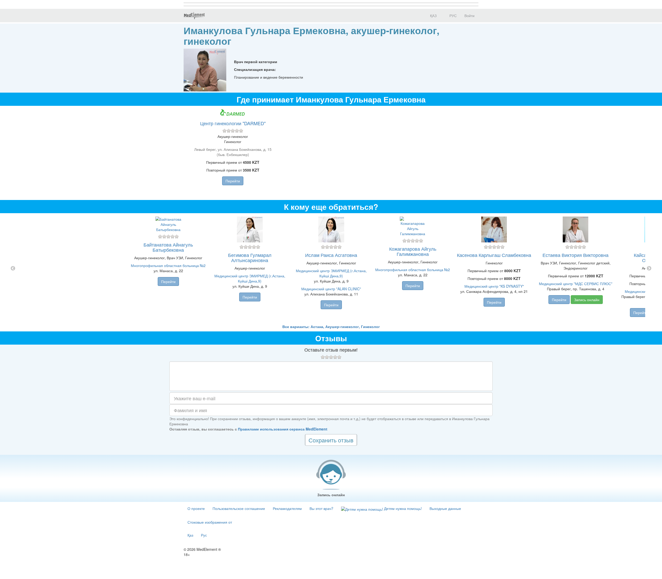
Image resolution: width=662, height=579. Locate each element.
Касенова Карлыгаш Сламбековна (494, 254)
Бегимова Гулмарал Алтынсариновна (250, 257)
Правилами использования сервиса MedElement (282, 429)
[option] (331, 269)
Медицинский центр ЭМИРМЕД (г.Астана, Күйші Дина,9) (249, 278)
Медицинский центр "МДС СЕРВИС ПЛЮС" (575, 283)
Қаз (190, 535)
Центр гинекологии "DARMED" (233, 123)
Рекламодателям (287, 508)
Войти (469, 15)
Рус (204, 535)
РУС (452, 15)
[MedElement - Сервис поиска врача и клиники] (194, 15)
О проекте (196, 508)
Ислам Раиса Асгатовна (331, 254)
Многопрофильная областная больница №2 (168, 265)
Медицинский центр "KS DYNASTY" (494, 286)
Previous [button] (13, 268)
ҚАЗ (433, 15)
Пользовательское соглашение (239, 508)
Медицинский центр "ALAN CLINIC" (331, 288)
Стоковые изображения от (209, 522)
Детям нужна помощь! (402, 508)
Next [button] (649, 268)
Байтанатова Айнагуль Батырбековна (168, 247)
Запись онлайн (586, 299)
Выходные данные (445, 508)
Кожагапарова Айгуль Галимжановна (412, 251)
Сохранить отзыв (331, 440)
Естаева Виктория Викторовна (575, 254)
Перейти (232, 180)
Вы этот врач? (321, 508)
